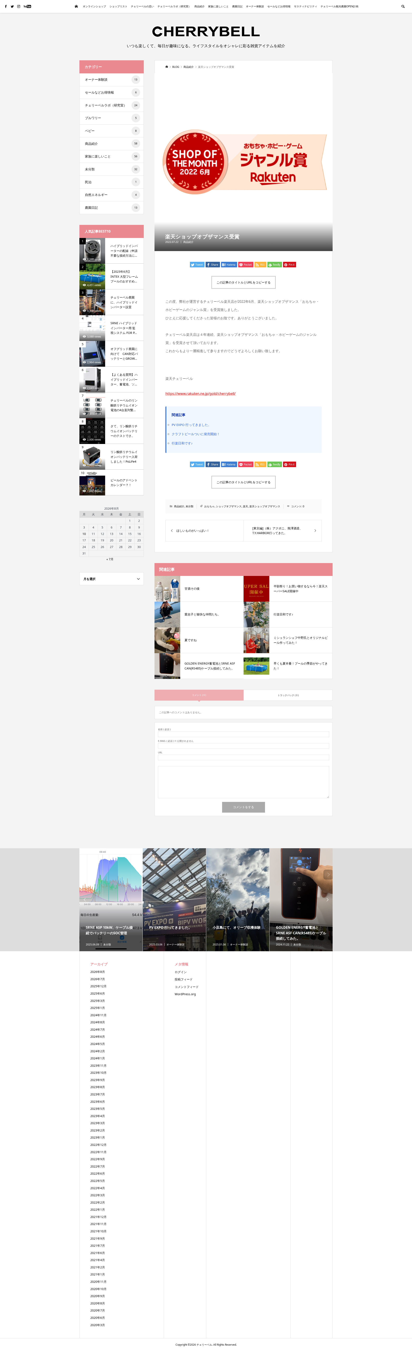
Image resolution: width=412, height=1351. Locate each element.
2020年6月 (97, 1318)
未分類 (189, 506)
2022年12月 (98, 1145)
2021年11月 (98, 1224)
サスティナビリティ (305, 6)
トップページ (76, 6)
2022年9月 (97, 1159)
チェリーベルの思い (142, 6)
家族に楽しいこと (218, 6)
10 (84, 534)
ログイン (181, 972)
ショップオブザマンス (229, 506)
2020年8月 (97, 1303)
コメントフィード (187, 987)
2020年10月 (98, 1289)
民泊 (111, 182)
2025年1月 (97, 1008)
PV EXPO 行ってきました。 (191, 425)
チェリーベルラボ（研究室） (174, 6)
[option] (111, 899)
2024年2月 (97, 1051)
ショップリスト (118, 6)
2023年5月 (97, 1109)
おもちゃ (209, 506)
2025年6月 (97, 993)
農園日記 (237, 6)
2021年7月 (97, 1245)
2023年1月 (97, 1137)
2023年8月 (97, 1087)
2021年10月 (98, 1231)
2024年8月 (97, 1022)
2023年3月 (97, 1123)
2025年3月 (97, 1001)
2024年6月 (97, 1036)
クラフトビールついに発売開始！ (196, 434)
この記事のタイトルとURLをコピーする (244, 282)
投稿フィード (184, 979)
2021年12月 (98, 1217)
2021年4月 (97, 1260)
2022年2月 (97, 1202)
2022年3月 (97, 1195)
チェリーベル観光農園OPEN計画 (339, 6)
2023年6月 (97, 1102)
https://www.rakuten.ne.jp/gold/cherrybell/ (200, 393)
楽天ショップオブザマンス (264, 506)
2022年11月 (98, 1152)
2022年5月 (97, 1181)
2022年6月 (97, 1173)
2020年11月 (98, 1282)
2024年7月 (97, 1029)
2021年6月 (97, 1253)
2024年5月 (97, 1044)
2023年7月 (97, 1094)
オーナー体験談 (255, 6)
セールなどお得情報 (279, 6)
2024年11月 (98, 1015)
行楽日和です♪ (182, 443)
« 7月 (110, 559)
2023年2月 (97, 1130)
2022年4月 (97, 1188)
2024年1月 (97, 1058)
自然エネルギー (111, 194)
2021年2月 (97, 1267)
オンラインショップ (94, 6)
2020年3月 (97, 1325)
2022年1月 (97, 1209)
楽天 (245, 506)
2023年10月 (98, 1073)
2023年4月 (97, 1116)
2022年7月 (97, 1166)
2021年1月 (97, 1274)
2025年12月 (98, 986)
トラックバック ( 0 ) (288, 695)
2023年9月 (97, 1080)
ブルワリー (111, 118)
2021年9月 (97, 1238)
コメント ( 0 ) (199, 695)
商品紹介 (199, 6)
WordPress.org (185, 994)
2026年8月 (97, 972)
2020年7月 (97, 1310)
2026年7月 (97, 979)
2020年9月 (97, 1296)
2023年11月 (98, 1065)
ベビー (111, 131)
